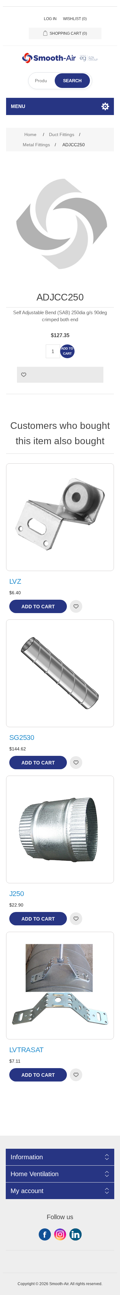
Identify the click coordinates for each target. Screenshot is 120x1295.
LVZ (15, 581)
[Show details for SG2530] (60, 673)
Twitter (60, 1234)
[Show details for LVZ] (60, 517)
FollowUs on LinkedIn (75, 1234)
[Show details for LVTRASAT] (60, 985)
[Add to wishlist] (75, 606)
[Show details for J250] (60, 829)
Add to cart (67, 351)
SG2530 (21, 738)
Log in (50, 19)
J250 (16, 894)
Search (72, 80)
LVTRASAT (26, 1050)
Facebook (45, 1234)
